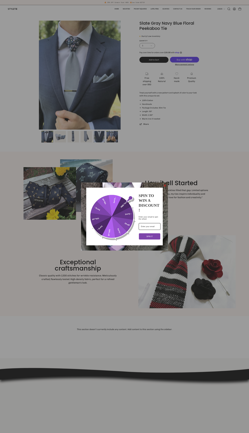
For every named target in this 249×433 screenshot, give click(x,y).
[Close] (165, 185)
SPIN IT (149, 236)
